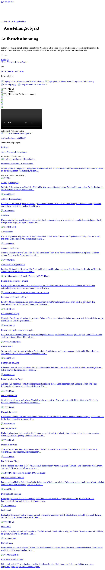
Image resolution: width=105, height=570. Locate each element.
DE (2, 2)
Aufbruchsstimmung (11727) (13, 138)
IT (9, 2)
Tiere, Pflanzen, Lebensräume (14, 62)
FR (6, 2)
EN (12, 2)
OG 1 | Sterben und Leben (12, 71)
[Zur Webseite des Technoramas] (52, 19)
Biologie (4, 59)
